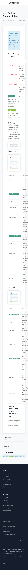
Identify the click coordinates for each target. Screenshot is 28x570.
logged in (11, 456)
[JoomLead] (14, 3)
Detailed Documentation (9, 526)
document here (12, 105)
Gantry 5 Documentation (9, 498)
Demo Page (12, 47)
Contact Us (5, 482)
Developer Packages (8, 505)
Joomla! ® (5, 549)
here (17, 422)
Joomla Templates (7, 503)
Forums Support (7, 508)
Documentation (7, 510)
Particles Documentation (9, 524)
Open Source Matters (10, 551)
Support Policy (6, 477)
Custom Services (7, 484)
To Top (4, 563)
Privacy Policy (6, 479)
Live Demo (5, 500)
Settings (7, 439)
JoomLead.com (14, 541)
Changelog (5, 529)
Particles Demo (7, 531)
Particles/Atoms (7, 521)
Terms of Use (6, 474)
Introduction (8, 437)
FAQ (4, 487)
